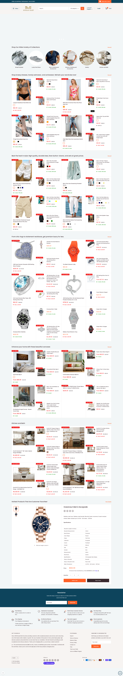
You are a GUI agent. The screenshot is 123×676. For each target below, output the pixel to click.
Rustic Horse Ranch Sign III (102, 351)
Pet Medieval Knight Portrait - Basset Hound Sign (22, 410)
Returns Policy (73, 640)
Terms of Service (74, 638)
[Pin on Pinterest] (67, 511)
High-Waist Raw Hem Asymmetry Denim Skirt (73, 139)
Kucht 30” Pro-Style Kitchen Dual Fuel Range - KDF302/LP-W (22, 488)
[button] (120, 673)
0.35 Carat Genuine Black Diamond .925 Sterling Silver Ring (103, 243)
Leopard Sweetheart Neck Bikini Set (22, 102)
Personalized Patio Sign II (53, 369)
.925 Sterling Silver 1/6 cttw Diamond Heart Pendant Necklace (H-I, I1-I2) (73, 298)
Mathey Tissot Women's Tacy (70, 331)
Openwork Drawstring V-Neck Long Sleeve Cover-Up (103, 80)
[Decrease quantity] (70, 575)
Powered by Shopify (16, 662)
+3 (74, 224)
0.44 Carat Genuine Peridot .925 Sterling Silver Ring (53, 293)
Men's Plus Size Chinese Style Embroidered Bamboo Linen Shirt (53, 217)
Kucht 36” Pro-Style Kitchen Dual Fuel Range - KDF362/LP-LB (102, 430)
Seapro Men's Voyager (101, 309)
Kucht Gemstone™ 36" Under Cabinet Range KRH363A (22, 451)
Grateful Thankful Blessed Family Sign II (53, 352)
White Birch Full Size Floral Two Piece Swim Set (72, 103)
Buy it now (98, 580)
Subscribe (72, 602)
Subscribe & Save (106, 1)
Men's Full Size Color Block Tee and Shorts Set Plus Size (53, 198)
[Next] (111, 58)
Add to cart (74, 580)
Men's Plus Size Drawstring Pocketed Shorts (72, 184)
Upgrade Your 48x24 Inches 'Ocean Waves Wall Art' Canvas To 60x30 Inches (73, 387)
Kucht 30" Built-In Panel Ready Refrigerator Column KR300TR (102, 448)
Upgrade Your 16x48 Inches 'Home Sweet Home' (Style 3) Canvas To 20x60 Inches (102, 405)
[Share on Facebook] (65, 511)
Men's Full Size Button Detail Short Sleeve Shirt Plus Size (53, 179)
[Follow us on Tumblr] (58, 660)
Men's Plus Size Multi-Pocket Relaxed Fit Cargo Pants (53, 162)
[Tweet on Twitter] (70, 511)
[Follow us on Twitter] (47, 660)
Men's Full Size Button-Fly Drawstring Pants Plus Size (72, 220)
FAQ (71, 647)
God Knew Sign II (17, 374)
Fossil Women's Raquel (101, 292)
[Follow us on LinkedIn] (55, 660)
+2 (108, 202)
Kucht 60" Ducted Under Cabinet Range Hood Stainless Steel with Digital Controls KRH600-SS (53, 467)
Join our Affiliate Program (76, 651)
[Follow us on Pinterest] (53, 660)
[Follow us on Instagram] (50, 660)
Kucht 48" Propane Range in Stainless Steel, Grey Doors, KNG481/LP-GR (53, 448)
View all (110, 47)
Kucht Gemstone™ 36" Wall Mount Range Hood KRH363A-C (102, 483)
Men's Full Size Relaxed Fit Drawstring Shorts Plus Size (102, 179)
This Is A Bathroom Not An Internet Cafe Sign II (102, 387)
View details (108, 501)
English (13, 657)
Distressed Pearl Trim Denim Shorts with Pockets (53, 99)
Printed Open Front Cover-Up (102, 99)
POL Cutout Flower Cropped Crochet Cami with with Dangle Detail (102, 136)
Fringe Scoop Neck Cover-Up (20, 139)
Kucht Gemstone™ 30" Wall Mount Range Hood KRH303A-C (73, 488)
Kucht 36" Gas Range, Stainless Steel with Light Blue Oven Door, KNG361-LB (53, 484)
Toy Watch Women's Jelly (69, 264)
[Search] (82, 8)
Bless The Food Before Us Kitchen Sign (53, 387)
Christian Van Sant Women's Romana (53, 242)
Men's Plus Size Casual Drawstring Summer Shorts (21, 184)
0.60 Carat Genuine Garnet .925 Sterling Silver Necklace (53, 260)
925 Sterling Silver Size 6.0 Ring (102, 276)
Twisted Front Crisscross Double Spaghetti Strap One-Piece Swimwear (53, 118)
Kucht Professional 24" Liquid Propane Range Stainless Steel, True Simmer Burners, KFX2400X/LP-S (101, 467)
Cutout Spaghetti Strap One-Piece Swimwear (53, 135)
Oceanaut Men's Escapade (76, 507)
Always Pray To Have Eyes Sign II (102, 370)
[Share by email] (73, 511)
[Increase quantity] (78, 575)
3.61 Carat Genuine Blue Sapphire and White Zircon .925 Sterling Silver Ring (102, 260)
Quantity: (66, 575)
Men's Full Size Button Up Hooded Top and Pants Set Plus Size (102, 199)
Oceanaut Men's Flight (52, 309)
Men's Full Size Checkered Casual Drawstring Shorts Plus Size (21, 220)
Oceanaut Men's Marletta (19, 331)
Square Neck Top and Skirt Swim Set (102, 117)
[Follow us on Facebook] (44, 660)
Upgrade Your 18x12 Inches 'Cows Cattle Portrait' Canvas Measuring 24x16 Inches (53, 406)
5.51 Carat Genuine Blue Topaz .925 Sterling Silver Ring (22, 298)
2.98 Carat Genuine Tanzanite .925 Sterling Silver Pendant (23, 265)
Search (71, 635)
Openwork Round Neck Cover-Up (52, 80)
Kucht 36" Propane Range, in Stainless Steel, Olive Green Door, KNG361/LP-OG (73, 451)
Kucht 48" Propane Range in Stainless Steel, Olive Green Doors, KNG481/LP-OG (53, 430)
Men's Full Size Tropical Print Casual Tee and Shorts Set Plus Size (102, 162)
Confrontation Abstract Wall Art (71, 374)
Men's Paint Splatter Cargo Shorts (102, 216)
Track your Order (74, 649)
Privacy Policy (73, 642)
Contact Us (72, 644)
